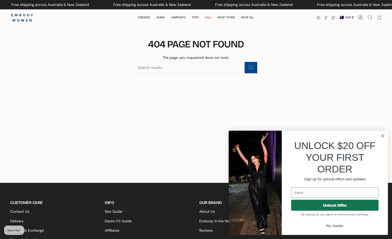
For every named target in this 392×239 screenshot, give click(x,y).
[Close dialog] (382, 135)
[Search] (251, 67)
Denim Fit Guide (118, 221)
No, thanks (334, 226)
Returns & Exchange (27, 230)
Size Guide (113, 211)
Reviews (206, 230)
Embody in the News (216, 221)
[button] (144, 17)
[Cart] (379, 17)
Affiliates (112, 230)
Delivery (17, 221)
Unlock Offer (335, 205)
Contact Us (19, 211)
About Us (207, 211)
